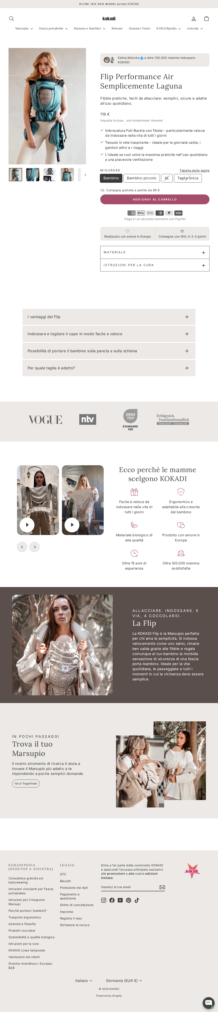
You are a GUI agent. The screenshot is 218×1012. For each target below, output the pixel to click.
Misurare (110, 170)
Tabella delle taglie (194, 170)
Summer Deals (139, 28)
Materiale (115, 252)
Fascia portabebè (51, 28)
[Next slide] (34, 547)
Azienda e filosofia (22, 924)
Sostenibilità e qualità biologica (31, 937)
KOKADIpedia (166, 28)
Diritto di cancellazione (77, 905)
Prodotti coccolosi (22, 930)
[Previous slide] (22, 547)
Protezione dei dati (74, 887)
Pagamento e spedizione (70, 896)
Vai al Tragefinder (25, 783)
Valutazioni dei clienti (24, 957)
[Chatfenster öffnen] (209, 1003)
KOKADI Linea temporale (27, 950)
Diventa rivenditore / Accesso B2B (30, 966)
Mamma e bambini (88, 28)
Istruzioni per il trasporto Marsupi (27, 902)
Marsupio (22, 28)
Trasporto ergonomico (25, 917)
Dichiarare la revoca (75, 925)
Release (117, 28)
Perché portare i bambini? (28, 910)
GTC (63, 874)
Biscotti (65, 881)
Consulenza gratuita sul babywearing (26, 880)
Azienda (193, 28)
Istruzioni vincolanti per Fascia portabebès (31, 891)
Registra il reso (71, 918)
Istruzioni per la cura (129, 265)
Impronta (66, 911)
